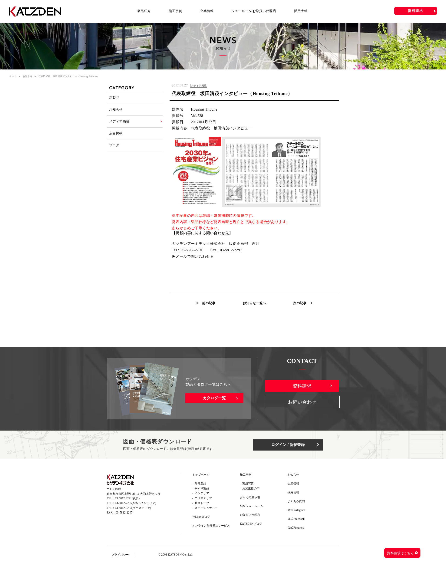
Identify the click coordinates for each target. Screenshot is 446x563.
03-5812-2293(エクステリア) (133, 508)
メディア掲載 (119, 121)
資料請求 (415, 11)
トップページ (201, 474)
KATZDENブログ (251, 523)
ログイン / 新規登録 (288, 445)
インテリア (202, 493)
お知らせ (28, 76)
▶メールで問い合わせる (193, 256)
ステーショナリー (206, 508)
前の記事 (209, 303)
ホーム (12, 76)
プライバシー (120, 554)
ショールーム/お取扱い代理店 (253, 11)
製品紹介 (144, 11)
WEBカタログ (201, 516)
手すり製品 (202, 488)
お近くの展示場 (250, 497)
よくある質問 (296, 501)
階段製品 (200, 483)
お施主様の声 (250, 488)
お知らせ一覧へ (254, 303)
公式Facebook (296, 518)
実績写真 (248, 483)
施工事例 (175, 11)
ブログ (114, 145)
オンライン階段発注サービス (211, 525)
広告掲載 (116, 133)
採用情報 (300, 11)
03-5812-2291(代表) (127, 498)
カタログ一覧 (214, 398)
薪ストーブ (202, 503)
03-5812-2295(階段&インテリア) (135, 503)
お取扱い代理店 (250, 515)
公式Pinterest (296, 527)
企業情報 (206, 11)
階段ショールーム (251, 506)
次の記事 (300, 303)
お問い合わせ (302, 402)
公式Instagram (296, 510)
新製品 (114, 97)
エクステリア (203, 498)
